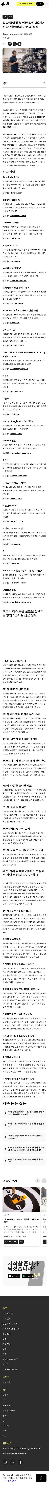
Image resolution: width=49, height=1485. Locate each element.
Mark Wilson (9, 1236)
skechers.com (16, 303)
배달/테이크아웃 (10, 1369)
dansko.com (16, 193)
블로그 (6, 1395)
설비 (10, 17)
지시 (5, 1436)
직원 (5, 17)
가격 (5, 1400)
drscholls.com (17, 345)
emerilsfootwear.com (20, 453)
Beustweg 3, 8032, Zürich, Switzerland (22, 1448)
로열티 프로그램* (10, 1359)
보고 (5, 1349)
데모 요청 (7, 1382)
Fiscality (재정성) (11, 1241)
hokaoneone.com (18, 476)
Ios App (14, 1276)
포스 (5, 1339)
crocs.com (15, 261)
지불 (45, 1241)
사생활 (6, 1425)
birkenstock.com (18, 215)
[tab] (24, 1114)
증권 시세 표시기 (10, 1323)
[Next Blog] (43, 1180)
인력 (5, 1354)
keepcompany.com (19, 368)
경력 (5, 1420)
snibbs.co (14, 414)
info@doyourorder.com (15, 1453)
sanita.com (15, 238)
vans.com (14, 322)
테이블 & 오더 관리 (11, 1328)
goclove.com (16, 391)
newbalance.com (18, 280)
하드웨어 (7, 1405)
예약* (5, 1364)
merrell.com (16, 433)
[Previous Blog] (37, 1180)
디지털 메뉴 (8, 1313)
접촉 (5, 1415)
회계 (21, 1241)
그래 (41, 1478)
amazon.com (16, 521)
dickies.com (16, 498)
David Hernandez (11, 34)
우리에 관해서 (9, 1410)
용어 (5, 1430)
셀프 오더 (7, 1333)
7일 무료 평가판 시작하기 (26, 4)
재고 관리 (7, 1318)
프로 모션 (7, 1344)
